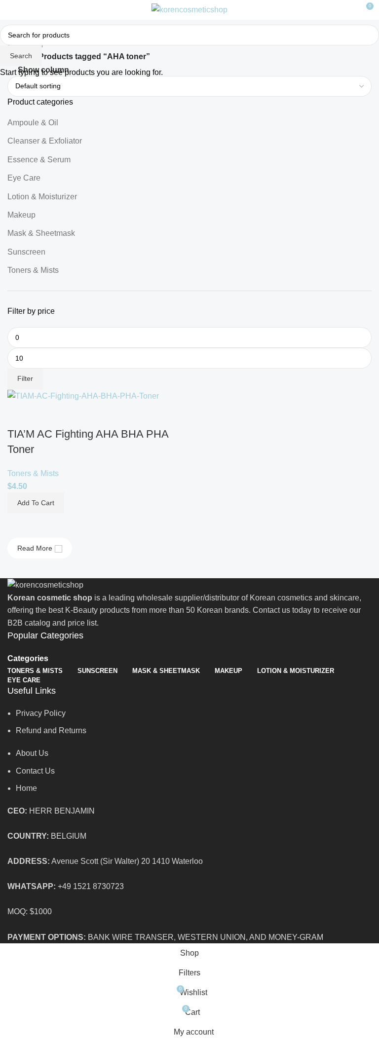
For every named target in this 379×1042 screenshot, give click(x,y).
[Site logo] (189, 9)
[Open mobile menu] (11, 10)
